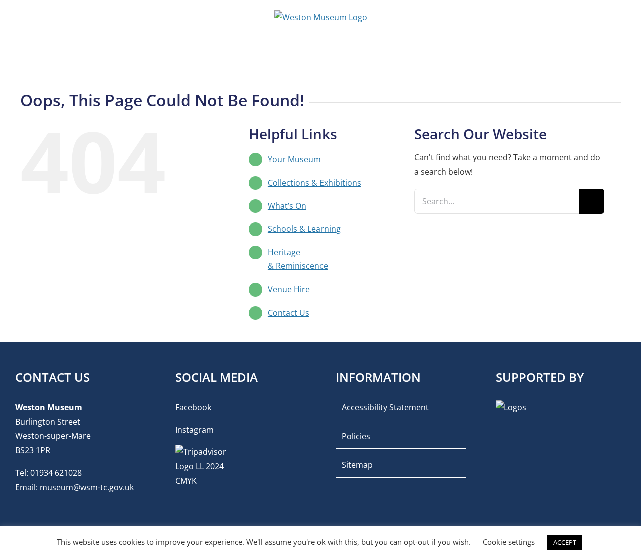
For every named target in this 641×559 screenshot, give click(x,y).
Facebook (193, 407)
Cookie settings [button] (509, 542)
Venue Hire (289, 289)
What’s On (287, 205)
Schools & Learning (304, 228)
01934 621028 (56, 472)
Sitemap (357, 464)
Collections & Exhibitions (314, 182)
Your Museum (294, 159)
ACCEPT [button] (564, 542)
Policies (356, 436)
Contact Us (288, 312)
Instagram (194, 429)
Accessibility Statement (385, 407)
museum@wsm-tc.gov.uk (87, 487)
